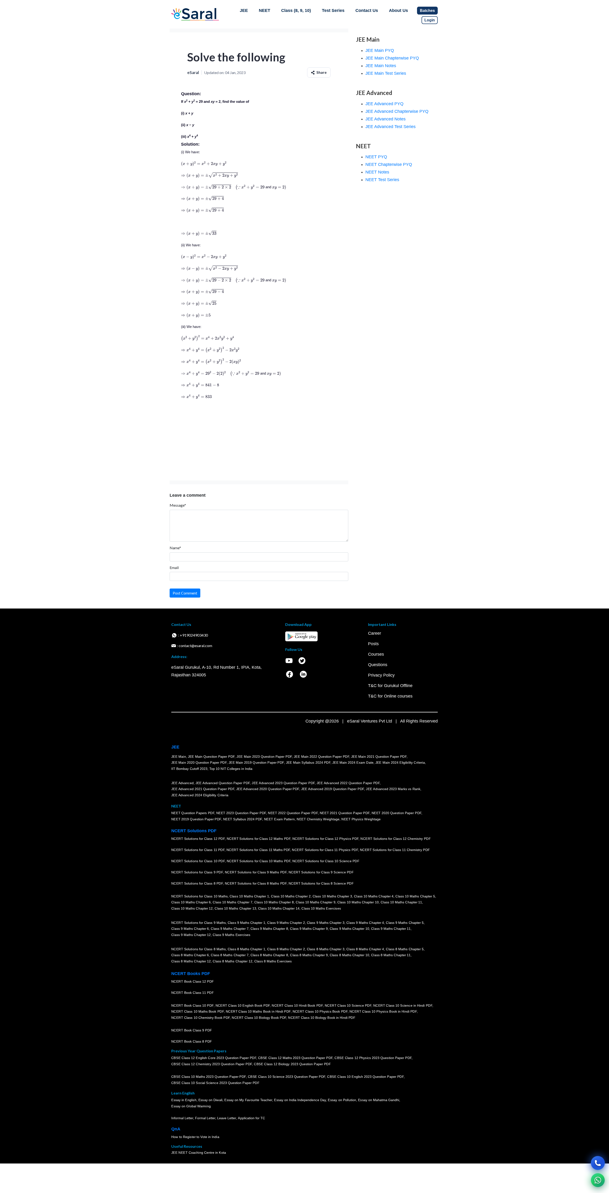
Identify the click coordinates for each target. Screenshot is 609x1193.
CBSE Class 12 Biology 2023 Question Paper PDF (292, 1064)
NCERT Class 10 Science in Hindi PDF (402, 1005)
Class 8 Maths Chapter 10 (349, 955)
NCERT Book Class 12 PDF (192, 982)
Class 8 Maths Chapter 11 (391, 955)
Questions (377, 664)
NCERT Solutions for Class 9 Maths (198, 923)
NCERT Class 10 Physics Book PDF (320, 1012)
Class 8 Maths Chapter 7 (229, 955)
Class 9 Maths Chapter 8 (269, 929)
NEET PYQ (376, 156)
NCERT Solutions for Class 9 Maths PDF (256, 872)
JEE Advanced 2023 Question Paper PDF (283, 783)
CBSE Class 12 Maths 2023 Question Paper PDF (295, 1058)
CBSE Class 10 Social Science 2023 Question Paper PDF (215, 1083)
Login (429, 20)
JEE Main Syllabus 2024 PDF (308, 763)
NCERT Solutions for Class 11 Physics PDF (325, 850)
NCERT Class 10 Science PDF (348, 1005)
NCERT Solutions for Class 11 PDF (198, 850)
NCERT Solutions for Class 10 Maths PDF (258, 861)
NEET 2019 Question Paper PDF (196, 819)
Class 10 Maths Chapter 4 (373, 896)
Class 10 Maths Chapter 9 (315, 902)
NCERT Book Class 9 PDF (191, 1030)
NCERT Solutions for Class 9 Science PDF (321, 872)
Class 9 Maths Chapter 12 (191, 935)
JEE (244, 10)
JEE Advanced (182, 783)
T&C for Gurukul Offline (390, 685)
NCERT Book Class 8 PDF (191, 1042)
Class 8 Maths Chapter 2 (286, 949)
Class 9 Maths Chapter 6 (190, 929)
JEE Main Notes (380, 65)
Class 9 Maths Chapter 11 (391, 929)
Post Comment (185, 593)
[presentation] (203, 164)
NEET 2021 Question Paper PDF (345, 813)
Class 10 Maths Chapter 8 (274, 902)
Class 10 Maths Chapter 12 (192, 908)
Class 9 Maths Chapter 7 (229, 929)
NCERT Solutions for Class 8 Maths (198, 949)
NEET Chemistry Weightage (318, 819)
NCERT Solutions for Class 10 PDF (198, 861)
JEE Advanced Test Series (390, 126)
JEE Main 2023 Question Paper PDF (264, 756)
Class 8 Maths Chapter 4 (365, 949)
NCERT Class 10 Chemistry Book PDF (200, 1018)
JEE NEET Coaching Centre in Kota (198, 1153)
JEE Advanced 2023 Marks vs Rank (393, 789)
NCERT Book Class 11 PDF (192, 993)
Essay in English (183, 1100)
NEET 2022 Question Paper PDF (293, 813)
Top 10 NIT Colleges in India (230, 769)
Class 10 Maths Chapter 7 (232, 902)
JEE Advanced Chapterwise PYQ (396, 111)
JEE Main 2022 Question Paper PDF (321, 756)
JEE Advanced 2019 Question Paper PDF (332, 789)
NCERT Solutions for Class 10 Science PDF (325, 861)
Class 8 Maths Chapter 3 (325, 949)
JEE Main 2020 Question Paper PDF (199, 763)
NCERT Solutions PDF (193, 830)
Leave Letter (226, 1118)
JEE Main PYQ (379, 50)
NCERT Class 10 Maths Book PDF (197, 1012)
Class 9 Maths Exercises (231, 935)
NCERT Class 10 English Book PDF (243, 1005)
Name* (175, 547)
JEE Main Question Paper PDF (211, 756)
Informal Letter (182, 1118)
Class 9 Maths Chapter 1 (246, 923)
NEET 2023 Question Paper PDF (241, 813)
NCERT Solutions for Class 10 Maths (199, 896)
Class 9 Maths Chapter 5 (404, 923)
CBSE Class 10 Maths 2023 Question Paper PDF (208, 1077)
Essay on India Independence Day (300, 1100)
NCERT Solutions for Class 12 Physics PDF (325, 839)
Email (174, 567)
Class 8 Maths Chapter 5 (404, 949)
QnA (175, 1129)
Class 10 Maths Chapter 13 (235, 908)
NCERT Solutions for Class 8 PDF (197, 884)
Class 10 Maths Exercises (321, 908)
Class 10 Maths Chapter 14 (279, 908)
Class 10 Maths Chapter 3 (332, 896)
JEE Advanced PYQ (384, 103)
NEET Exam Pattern (279, 819)
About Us (398, 10)
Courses (376, 654)
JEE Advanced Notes (385, 119)
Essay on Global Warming (191, 1106)
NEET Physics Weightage (361, 819)
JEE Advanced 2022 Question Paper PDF (348, 783)
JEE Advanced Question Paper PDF (223, 783)
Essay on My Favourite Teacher (248, 1100)
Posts (373, 643)
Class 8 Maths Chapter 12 (191, 961)
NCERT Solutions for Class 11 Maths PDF (258, 850)
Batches (427, 11)
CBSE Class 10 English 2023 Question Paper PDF (365, 1077)
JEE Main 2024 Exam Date (352, 763)
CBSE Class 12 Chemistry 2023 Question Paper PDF (211, 1064)
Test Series (333, 10)
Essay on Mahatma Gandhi (378, 1100)
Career (374, 633)
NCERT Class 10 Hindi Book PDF (297, 1005)
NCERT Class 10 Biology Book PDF (259, 1018)
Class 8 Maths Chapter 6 (190, 955)
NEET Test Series (382, 179)
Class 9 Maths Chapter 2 (286, 923)
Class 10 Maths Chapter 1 (249, 896)
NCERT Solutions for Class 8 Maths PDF (256, 884)
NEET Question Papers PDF (192, 813)
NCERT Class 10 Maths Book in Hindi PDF (258, 1012)
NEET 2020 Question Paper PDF (397, 813)
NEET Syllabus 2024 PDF (242, 819)
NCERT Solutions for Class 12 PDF (198, 839)
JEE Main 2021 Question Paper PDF (379, 756)
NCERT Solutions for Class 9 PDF (197, 872)
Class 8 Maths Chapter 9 (309, 955)
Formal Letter (205, 1118)
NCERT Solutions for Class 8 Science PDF (321, 884)
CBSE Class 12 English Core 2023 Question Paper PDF (213, 1058)
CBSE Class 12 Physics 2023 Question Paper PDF (373, 1058)
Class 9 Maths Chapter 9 (309, 929)
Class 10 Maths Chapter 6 (191, 902)
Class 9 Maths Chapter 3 (325, 923)
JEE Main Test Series (385, 73)
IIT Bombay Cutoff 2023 (189, 769)
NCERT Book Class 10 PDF (192, 1005)
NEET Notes (377, 172)
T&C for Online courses (390, 696)
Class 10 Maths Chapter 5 (415, 896)
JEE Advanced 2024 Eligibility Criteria (199, 795)
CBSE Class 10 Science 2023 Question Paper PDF (286, 1077)
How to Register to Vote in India (195, 1137)
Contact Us (366, 10)
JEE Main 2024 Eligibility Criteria (400, 763)
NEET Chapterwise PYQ (388, 164)
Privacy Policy (381, 675)
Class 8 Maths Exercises (273, 961)
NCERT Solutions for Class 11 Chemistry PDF (395, 850)
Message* (178, 505)
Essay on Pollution (342, 1100)
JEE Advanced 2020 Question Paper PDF (267, 789)
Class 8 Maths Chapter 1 (246, 949)
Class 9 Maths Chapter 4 (365, 923)
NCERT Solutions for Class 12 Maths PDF (258, 839)
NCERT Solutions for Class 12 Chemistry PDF (395, 839)
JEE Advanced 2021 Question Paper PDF (202, 789)
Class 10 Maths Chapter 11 (401, 902)
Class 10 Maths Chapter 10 (358, 902)
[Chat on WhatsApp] (598, 1180)
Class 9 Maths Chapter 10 (349, 929)
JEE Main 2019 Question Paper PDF (256, 763)
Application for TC (251, 1118)
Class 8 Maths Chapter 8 (269, 955)
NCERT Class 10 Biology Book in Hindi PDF (321, 1018)
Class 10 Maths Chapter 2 (290, 896)
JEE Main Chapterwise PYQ (392, 58)
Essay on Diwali (210, 1100)
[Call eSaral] (598, 1163)
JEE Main (178, 756)
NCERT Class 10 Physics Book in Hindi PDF (383, 1012)
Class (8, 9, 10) (296, 10)
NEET (264, 10)
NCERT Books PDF (190, 973)
